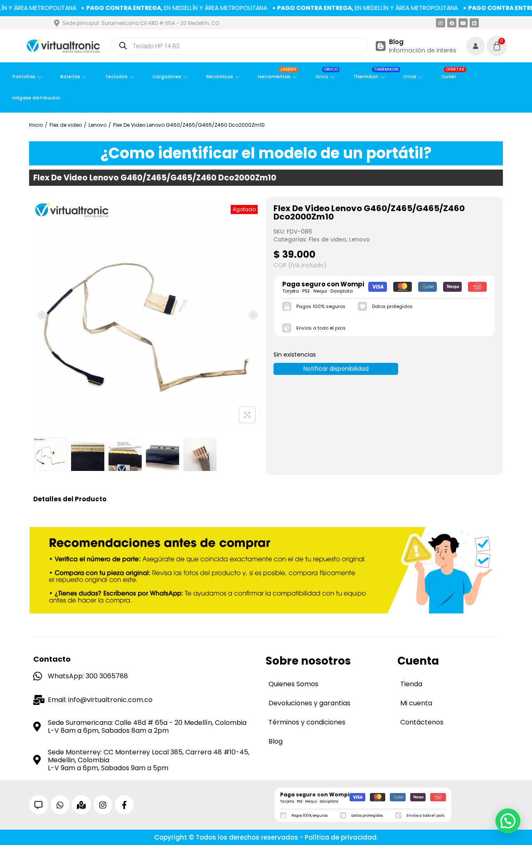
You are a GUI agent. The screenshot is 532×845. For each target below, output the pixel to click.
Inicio (36, 124)
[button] (507, 820)
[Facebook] (451, 22)
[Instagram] (440, 22)
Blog (396, 41)
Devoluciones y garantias (309, 703)
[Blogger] (474, 22)
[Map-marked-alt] (81, 804)
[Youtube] (463, 22)
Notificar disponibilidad (336, 369)
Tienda (411, 684)
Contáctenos (421, 722)
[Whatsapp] (60, 804)
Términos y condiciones (306, 722)
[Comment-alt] (38, 804)
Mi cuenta (416, 703)
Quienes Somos (293, 684)
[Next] (253, 315)
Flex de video (65, 124)
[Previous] (42, 315)
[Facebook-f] (124, 804)
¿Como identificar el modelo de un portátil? (266, 153)
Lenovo (97, 124)
